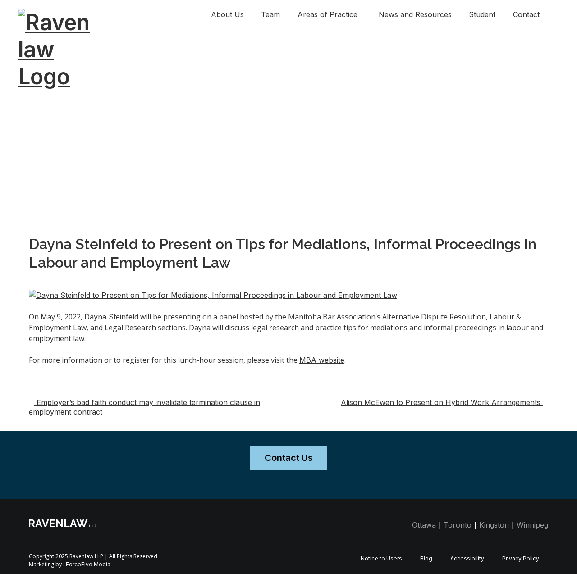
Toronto (458, 524)
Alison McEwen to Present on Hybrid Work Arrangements (442, 402)
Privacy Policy (520, 558)
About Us (227, 14)
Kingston (494, 524)
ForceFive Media (88, 564)
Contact (526, 14)
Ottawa (424, 524)
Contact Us (289, 457)
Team (270, 14)
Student (482, 14)
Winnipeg (532, 524)
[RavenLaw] (63, 13)
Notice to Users (381, 558)
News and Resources (415, 14)
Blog (426, 558)
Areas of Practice (327, 14)
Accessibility (467, 558)
